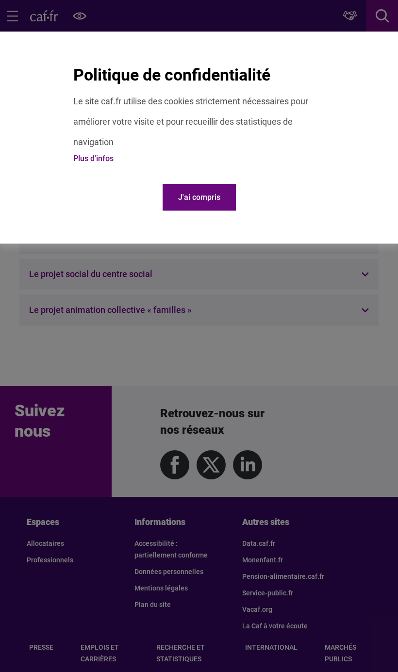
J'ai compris (199, 197)
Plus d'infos (93, 158)
